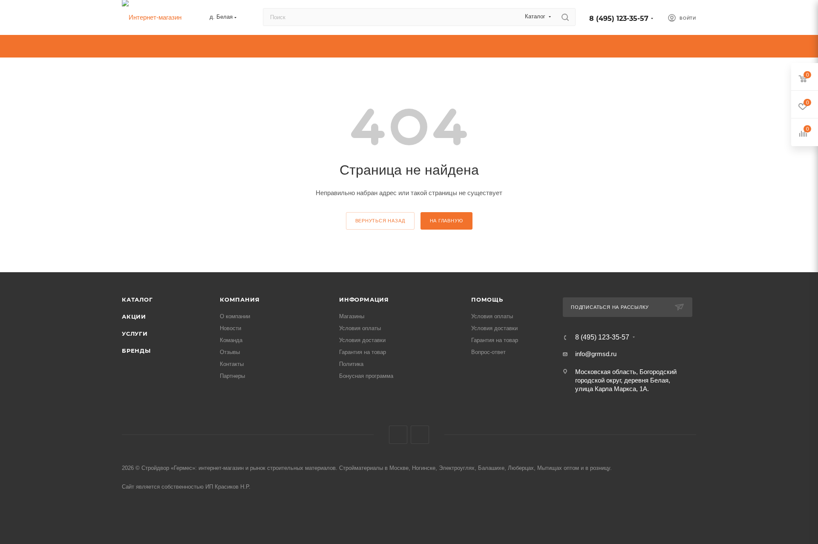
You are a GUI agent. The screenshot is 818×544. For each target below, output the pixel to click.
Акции (134, 316)
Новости (230, 328)
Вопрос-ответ (488, 352)
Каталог (137, 299)
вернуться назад (380, 220)
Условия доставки (362, 340)
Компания (239, 299)
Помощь (487, 299)
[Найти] (565, 17)
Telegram (420, 435)
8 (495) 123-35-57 (618, 18)
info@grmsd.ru (595, 353)
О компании (235, 316)
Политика (351, 364)
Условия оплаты (360, 328)
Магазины (351, 316)
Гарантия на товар (362, 352)
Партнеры (232, 376)
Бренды (136, 350)
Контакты (232, 364)
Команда (231, 340)
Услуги (135, 333)
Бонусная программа (366, 376)
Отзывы (230, 352)
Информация (364, 299)
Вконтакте (398, 435)
